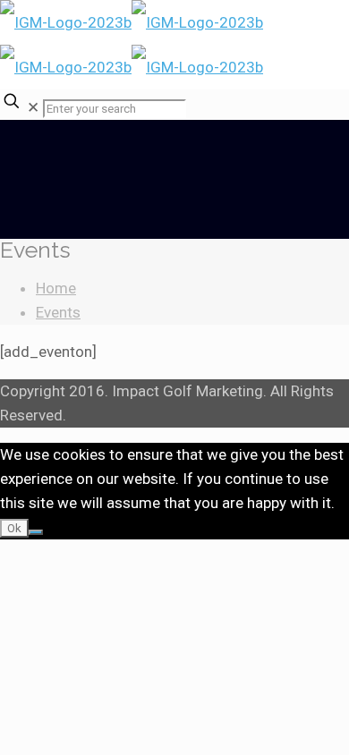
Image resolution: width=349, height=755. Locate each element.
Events (58, 312)
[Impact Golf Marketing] (131, 44)
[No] (36, 532)
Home (56, 288)
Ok (14, 528)
